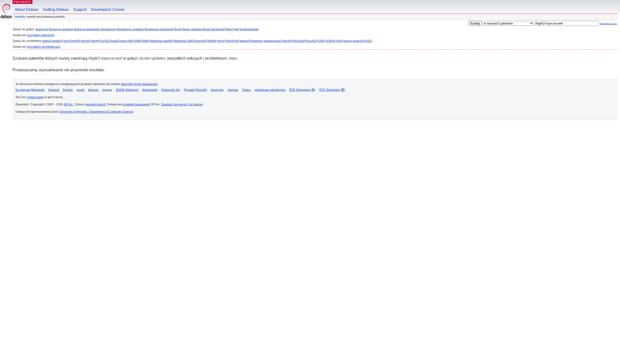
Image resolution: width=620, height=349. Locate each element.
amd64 (57, 41)
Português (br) (170, 90)
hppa (114, 41)
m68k (211, 41)
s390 (321, 41)
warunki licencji (95, 104)
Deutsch (53, 90)
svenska (232, 90)
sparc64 (358, 41)
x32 (368, 41)
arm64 (75, 41)
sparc (347, 41)
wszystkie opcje (608, 23)
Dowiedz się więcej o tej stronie (182, 104)
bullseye (41, 29)
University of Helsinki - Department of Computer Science (96, 111)
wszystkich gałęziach (40, 35)
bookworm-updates (130, 29)
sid (236, 29)
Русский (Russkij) (195, 90)
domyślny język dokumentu (139, 84)
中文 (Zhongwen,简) (302, 90)
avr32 (105, 41)
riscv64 (311, 41)
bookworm (109, 29)
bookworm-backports (159, 29)
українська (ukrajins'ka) (270, 90)
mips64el (232, 41)
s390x (331, 41)
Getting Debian (56, 10)
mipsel (244, 41)
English (68, 90)
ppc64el (299, 41)
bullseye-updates (61, 29)
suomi (81, 90)
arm (66, 41)
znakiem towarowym (136, 104)
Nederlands (150, 90)
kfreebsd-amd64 (161, 41)
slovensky (217, 90)
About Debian (27, 10)
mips (220, 41)
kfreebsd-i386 (184, 41)
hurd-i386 (126, 41)
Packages (22, 2)
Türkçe (246, 90)
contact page (35, 97)
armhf (95, 41)
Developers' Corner (107, 10)
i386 (138, 41)
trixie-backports (214, 29)
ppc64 (287, 41)
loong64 (200, 41)
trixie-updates (193, 29)
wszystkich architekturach (43, 46)
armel (85, 41)
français (93, 90)
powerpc (257, 41)
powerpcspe (273, 41)
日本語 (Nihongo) (127, 90)
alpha (46, 41)
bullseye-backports (87, 29)
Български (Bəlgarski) (30, 90)
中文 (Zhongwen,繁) (332, 90)
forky (229, 29)
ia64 (146, 41)
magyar (107, 90)
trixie (178, 29)
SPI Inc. (69, 104)
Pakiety (20, 16)
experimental (249, 29)
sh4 (339, 41)
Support (80, 10)
